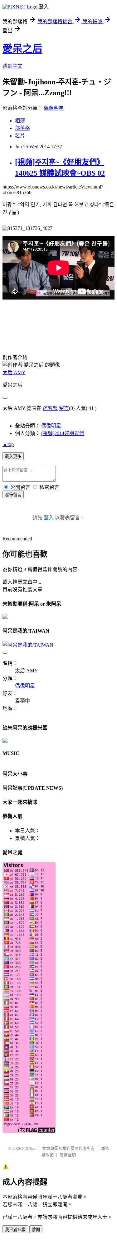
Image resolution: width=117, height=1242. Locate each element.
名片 (20, 135)
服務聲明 (68, 1155)
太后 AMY (14, 372)
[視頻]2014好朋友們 (62, 433)
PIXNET (29, 1148)
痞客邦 (50, 408)
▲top (8, 444)
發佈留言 (13, 494)
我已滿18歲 (15, 1229)
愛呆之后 (22, 48)
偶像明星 (54, 108)
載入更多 (13, 456)
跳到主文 (12, 66)
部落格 (22, 128)
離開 (36, 1229)
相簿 (20, 120)
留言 (64, 408)
